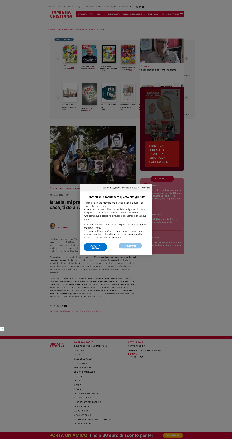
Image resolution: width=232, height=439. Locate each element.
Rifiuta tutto (130, 245)
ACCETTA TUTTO (95, 247)
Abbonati (145, 187)
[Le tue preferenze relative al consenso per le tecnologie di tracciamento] (2, 329)
